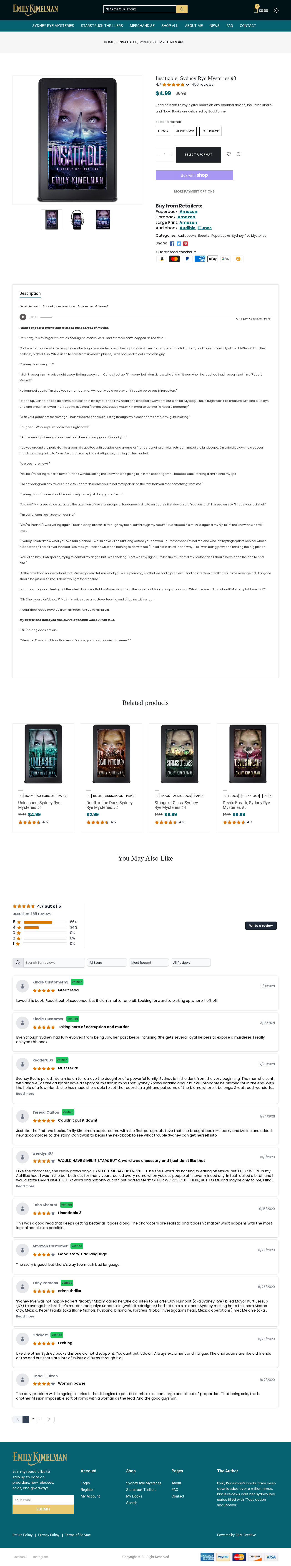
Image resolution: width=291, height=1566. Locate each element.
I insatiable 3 (69, 1212)
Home (109, 42)
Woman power (71, 1383)
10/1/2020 (267, 1157)
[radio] (163, 131)
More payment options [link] (194, 191)
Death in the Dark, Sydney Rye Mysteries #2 (109, 805)
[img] (45, 990)
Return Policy (23, 1535)
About (176, 1483)
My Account (90, 1496)
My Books (134, 1496)
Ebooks (203, 235)
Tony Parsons (52, 1282)
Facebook (19, 1557)
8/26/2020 (266, 1287)
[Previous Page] (18, 1419)
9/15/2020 (267, 1209)
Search (131, 1503)
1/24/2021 (267, 1116)
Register (87, 1490)
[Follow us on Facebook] (172, 244)
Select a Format (168, 122)
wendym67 (43, 1153)
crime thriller (70, 1290)
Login (85, 1483)
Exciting (65, 1343)
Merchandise (142, 26)
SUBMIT (43, 1509)
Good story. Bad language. (83, 1254)
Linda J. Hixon (45, 1376)
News (215, 26)
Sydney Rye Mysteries (53, 26)
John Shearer (52, 1204)
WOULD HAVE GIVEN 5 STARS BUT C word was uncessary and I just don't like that (131, 1160)
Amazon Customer (57, 1246)
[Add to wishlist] (229, 154)
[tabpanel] (145, 1189)
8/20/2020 (266, 1339)
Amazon (188, 211)
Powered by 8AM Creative (236, 1535)
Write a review (261, 925)
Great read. (69, 990)
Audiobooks (187, 235)
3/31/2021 (268, 986)
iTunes (205, 228)
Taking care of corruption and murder (93, 1026)
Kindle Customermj (58, 982)
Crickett (47, 1335)
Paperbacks (220, 235)
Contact (248, 26)
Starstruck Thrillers (102, 26)
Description (30, 293)
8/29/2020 (266, 1250)
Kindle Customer (55, 1019)
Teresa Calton (53, 1112)
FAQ (229, 26)
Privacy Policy (48, 1535)
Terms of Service (78, 1535)
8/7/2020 (267, 1380)
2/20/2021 (267, 1064)
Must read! (68, 1068)
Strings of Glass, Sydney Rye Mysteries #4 (176, 805)
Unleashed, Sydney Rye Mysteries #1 (39, 805)
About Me (194, 26)
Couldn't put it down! (77, 1120)
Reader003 (50, 1060)
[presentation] (66, 796)
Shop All (169, 26)
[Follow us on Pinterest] (185, 244)
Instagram (40, 1557)
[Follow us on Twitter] (178, 244)
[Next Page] (49, 1419)
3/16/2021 (267, 1023)
